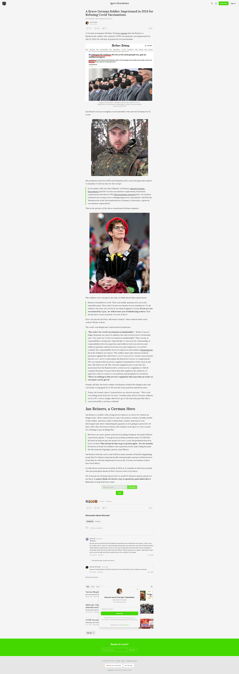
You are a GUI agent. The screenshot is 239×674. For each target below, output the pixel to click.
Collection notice (131, 661)
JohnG (92, 538)
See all (89, 633)
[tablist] (94, 521)
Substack (110, 670)
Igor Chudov (93, 22)
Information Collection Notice (119, 619)
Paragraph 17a (147, 350)
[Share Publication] (216, 3)
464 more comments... (92, 577)
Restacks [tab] (98, 521)
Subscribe (223, 3)
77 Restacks (108, 501)
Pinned (93, 541)
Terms (123, 661)
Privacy (118, 661)
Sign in (233, 3)
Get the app (128, 665)
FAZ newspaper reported (125, 194)
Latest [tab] (92, 586)
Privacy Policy (133, 619)
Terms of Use (128, 618)
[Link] (82, 408)
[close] (137, 589)
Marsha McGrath (95, 567)
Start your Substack (114, 665)
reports (123, 33)
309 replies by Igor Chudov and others (103, 560)
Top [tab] (88, 586)
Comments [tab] (90, 521)
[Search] (212, 3)
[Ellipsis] (152, 538)
